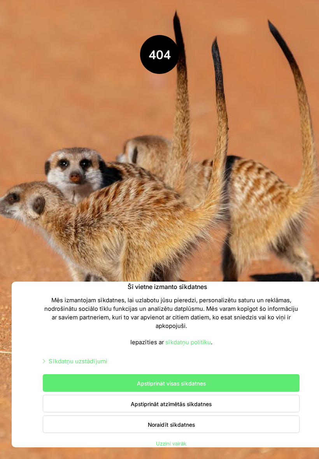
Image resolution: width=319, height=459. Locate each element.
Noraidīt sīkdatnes (171, 424)
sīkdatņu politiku (188, 342)
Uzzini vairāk (171, 443)
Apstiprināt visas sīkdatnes (171, 383)
